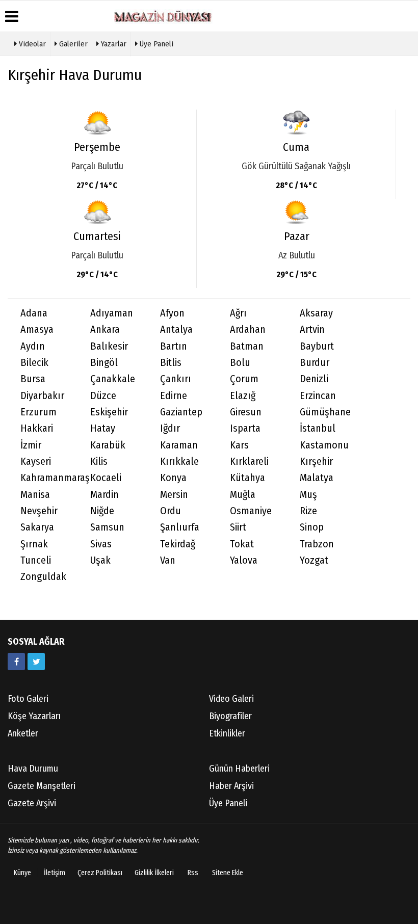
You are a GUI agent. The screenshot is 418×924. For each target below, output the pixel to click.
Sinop (312, 527)
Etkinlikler (227, 733)
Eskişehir (109, 412)
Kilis (99, 461)
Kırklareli (249, 461)
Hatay (102, 428)
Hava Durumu (33, 768)
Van (167, 560)
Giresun (246, 412)
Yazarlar (112, 43)
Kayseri (35, 461)
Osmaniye (251, 511)
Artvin (312, 329)
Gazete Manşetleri (41, 785)
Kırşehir (316, 461)
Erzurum (38, 412)
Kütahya (247, 477)
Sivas (101, 544)
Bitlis (170, 362)
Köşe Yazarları (34, 716)
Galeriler (72, 43)
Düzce (103, 395)
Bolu (240, 362)
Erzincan (318, 395)
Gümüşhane (325, 412)
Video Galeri (231, 698)
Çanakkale (112, 379)
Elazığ (242, 395)
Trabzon (317, 544)
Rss (193, 872)
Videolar (31, 43)
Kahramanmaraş (48, 477)
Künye (22, 872)
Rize (308, 511)
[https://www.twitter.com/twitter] (36, 661)
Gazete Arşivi (32, 803)
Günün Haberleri (239, 768)
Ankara (105, 329)
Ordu (170, 511)
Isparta (245, 428)
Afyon (172, 313)
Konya (173, 477)
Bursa (32, 379)
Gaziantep (181, 412)
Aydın (32, 346)
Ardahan (248, 329)
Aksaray (316, 313)
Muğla (242, 494)
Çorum (244, 379)
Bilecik (34, 362)
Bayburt (317, 346)
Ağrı (238, 313)
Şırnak (34, 544)
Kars (239, 445)
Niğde (102, 511)
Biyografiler (230, 716)
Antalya (176, 329)
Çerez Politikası (99, 872)
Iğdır (170, 428)
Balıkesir (109, 346)
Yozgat (314, 560)
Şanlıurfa (179, 527)
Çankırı (175, 379)
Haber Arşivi (231, 785)
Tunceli (35, 560)
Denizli (314, 379)
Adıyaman (111, 313)
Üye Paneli (155, 43)
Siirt (238, 527)
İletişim (54, 872)
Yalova (243, 560)
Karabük (107, 445)
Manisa (35, 494)
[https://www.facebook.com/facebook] (16, 661)
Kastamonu (324, 445)
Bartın (173, 346)
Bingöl (104, 362)
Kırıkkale (179, 461)
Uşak (100, 560)
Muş (308, 494)
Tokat (242, 544)
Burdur (314, 362)
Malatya (316, 477)
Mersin (174, 494)
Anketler (23, 733)
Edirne (173, 395)
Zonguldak (43, 576)
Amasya (37, 329)
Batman (247, 346)
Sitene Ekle (227, 872)
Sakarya (37, 527)
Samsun (107, 527)
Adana (33, 313)
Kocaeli (105, 477)
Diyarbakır (42, 395)
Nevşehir (39, 511)
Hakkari (36, 428)
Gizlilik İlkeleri (154, 872)
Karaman (179, 445)
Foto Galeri (28, 698)
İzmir (30, 445)
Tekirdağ (177, 544)
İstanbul (317, 428)
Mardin (104, 494)
